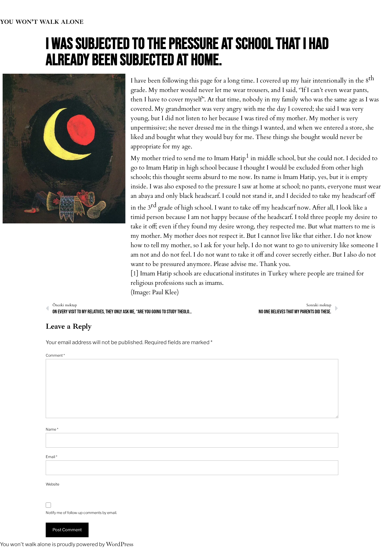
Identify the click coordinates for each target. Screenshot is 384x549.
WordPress (119, 544)
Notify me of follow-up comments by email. (81, 512)
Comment (55, 355)
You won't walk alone (41, 22)
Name (52, 429)
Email (51, 456)
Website (52, 484)
